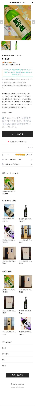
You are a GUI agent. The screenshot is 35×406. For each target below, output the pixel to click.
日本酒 (4, 348)
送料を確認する (22, 82)
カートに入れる (17, 134)
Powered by (15, 387)
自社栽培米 (5, 354)
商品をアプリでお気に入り (18, 142)
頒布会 (4, 366)
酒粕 (3, 360)
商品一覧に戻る (17, 375)
